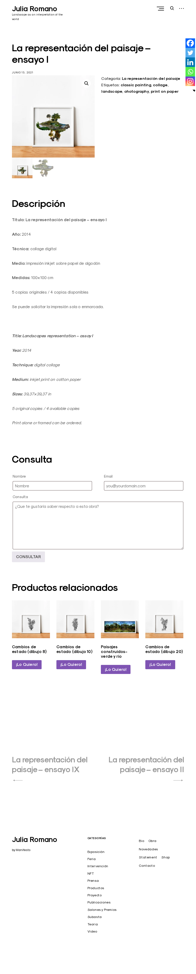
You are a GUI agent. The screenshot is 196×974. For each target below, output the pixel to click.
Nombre (19, 476)
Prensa (93, 880)
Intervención (97, 866)
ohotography (136, 91)
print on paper (165, 91)
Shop (165, 857)
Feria (91, 859)
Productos (95, 888)
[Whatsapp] (190, 71)
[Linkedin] (190, 62)
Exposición (96, 852)
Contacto (147, 865)
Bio (141, 841)
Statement (148, 857)
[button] (86, 83)
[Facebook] (190, 43)
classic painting (136, 84)
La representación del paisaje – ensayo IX (49, 764)
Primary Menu (161, 8)
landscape (111, 91)
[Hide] (194, 90)
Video (92, 931)
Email (108, 476)
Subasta (94, 917)
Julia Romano (34, 8)
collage (160, 84)
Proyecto (94, 895)
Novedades (148, 849)
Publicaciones (99, 902)
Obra (152, 841)
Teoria (92, 924)
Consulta (20, 497)
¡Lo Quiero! (27, 664)
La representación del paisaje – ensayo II (146, 764)
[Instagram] (190, 81)
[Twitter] (190, 52)
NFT (90, 873)
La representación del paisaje (151, 78)
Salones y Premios (102, 910)
